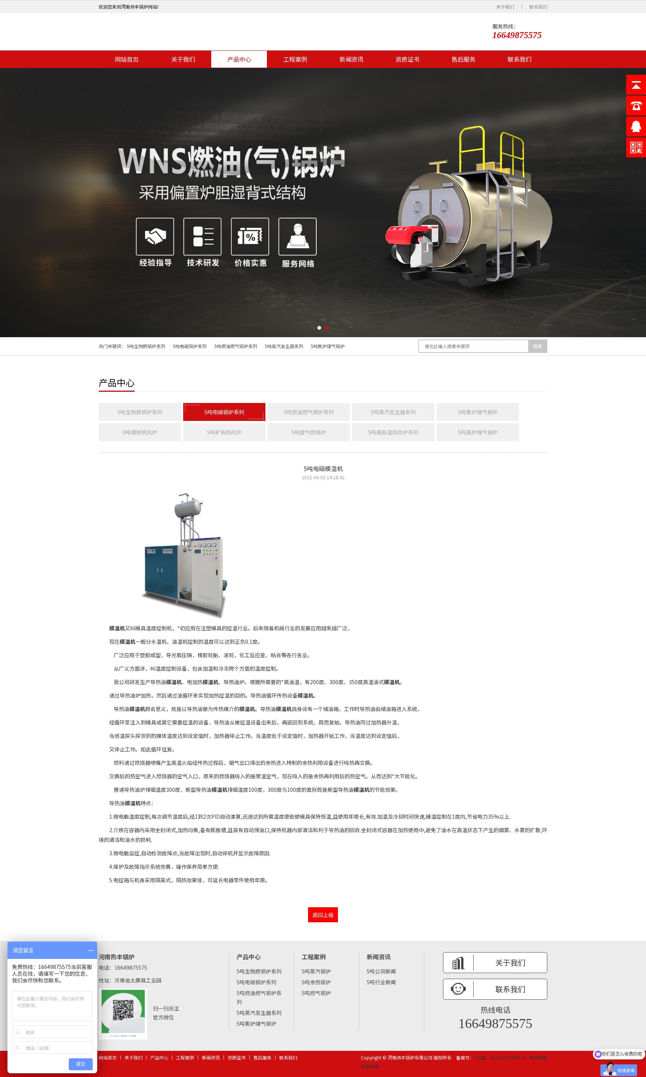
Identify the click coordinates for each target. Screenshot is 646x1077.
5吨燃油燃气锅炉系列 (235, 346)
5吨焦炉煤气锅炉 (328, 346)
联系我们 (538, 6)
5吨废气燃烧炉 (309, 432)
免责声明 (370, 1066)
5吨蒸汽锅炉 (316, 971)
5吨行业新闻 (381, 982)
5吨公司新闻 (381, 971)
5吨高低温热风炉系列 (393, 432)
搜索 (537, 346)
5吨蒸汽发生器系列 (284, 346)
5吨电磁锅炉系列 (190, 346)
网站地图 (538, 1057)
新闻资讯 (351, 59)
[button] (319, 328)
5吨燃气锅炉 (316, 993)
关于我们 (505, 6)
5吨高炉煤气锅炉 (478, 432)
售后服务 (464, 59)
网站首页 (127, 59)
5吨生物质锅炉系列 (146, 346)
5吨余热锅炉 (316, 982)
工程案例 (295, 59)
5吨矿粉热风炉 (224, 432)
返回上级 (323, 914)
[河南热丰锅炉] (131, 31)
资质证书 (407, 59)
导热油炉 (234, 682)
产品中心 (239, 59)
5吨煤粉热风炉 (140, 432)
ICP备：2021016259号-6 (499, 1057)
